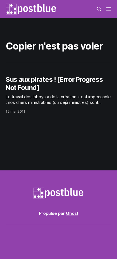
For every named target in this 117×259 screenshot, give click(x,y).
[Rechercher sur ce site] (99, 9)
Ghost (72, 213)
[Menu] (108, 9)
